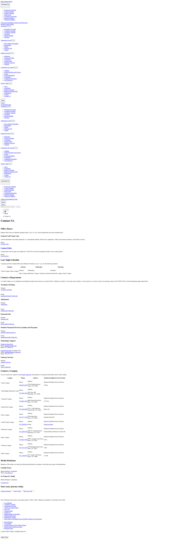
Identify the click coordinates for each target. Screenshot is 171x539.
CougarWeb (20, 23)
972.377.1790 (23, 417)
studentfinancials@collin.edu (9, 337)
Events (6, 74)
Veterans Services (6, 362)
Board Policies (8, 522)
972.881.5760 (5, 244)
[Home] (5, 211)
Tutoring (6, 64)
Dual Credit (7, 15)
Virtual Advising (48, 424)
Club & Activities (9, 58)
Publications (7, 93)
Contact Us (7, 96)
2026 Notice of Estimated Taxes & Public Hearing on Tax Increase (23, 519)
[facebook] (1, 535)
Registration (7, 45)
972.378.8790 (23, 455)
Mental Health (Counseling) (12, 514)
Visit (2, 23)
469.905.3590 (23, 385)
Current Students (9, 11)
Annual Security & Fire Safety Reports (15, 525)
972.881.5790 (23, 439)
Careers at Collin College (11, 508)
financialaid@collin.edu (7, 324)
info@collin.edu (26, 374)
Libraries (6, 37)
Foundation (7, 77)
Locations (7, 34)
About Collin (4, 83)
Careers (6, 94)
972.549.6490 (23, 409)
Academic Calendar (9, 32)
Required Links (8, 528)
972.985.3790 (23, 401)
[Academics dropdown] (9, 26)
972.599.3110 (4, 483)
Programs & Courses (10, 29)
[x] (3, 535)
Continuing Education (10, 16)
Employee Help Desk (7, 344)
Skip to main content (6, 1)
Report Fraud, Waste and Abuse (13, 527)
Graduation (7, 59)
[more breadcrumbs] (6, 210)
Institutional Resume (10, 516)
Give (4, 23)
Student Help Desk (6, 350)
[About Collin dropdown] (10, 83)
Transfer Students (9, 13)
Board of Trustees (9, 90)
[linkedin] (10, 535)
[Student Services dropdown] (12, 53)
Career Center (8, 61)
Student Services (5, 53)
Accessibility (7, 523)
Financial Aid (8, 48)
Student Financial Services (8, 332)
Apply (26, 23)
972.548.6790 (23, 431)
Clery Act (7, 509)
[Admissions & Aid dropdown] (13, 40)
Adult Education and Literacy (12, 72)
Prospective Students (10, 10)
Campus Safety (8, 511)
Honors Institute (8, 35)
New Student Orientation (11, 43)
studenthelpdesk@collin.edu (13, 352)
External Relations (9, 75)
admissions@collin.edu (7, 310)
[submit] (18, 207)
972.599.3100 (23, 393)
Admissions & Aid (6, 40)
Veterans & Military (9, 19)
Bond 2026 (14, 23)
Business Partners (9, 18)
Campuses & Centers (10, 506)
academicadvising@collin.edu (9, 296)
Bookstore (7, 56)
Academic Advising (9, 31)
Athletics (6, 70)
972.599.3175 (9, 473)
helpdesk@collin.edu (11, 346)
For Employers (8, 80)
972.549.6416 (23, 424)
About (6, 213)
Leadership (7, 88)
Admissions (4, 304)
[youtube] (8, 535)
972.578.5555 (5, 256)
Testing (6, 50)
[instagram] (5, 535)
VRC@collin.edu (6, 367)
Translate (8, 23)
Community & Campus (7, 67)
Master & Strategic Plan (11, 91)
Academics (4, 26)
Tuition (6, 47)
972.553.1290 (23, 447)
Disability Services (9, 62)
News (6, 86)
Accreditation (8, 503)
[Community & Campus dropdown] (16, 67)
